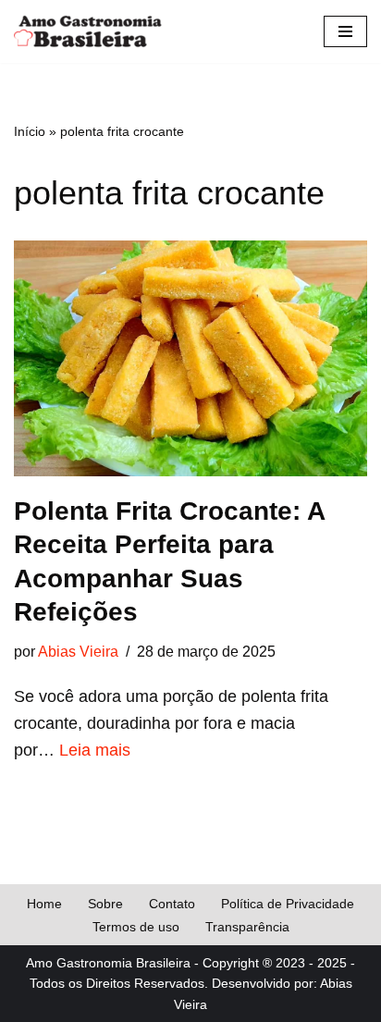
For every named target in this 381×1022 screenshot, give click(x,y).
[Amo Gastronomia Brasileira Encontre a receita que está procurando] (88, 31)
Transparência (247, 926)
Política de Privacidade (287, 903)
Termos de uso (135, 926)
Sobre (105, 903)
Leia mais (94, 750)
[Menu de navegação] (345, 31)
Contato (172, 903)
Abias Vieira (78, 651)
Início (29, 131)
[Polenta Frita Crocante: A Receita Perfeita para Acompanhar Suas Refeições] (190, 358)
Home (44, 903)
